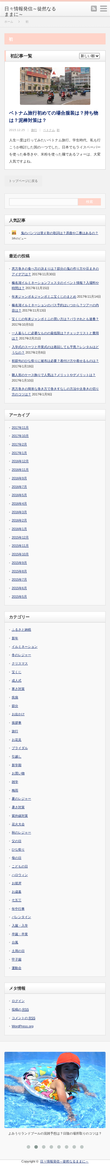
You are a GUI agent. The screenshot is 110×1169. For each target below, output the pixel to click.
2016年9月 (19, 478)
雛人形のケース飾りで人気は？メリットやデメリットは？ (54, 375)
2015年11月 (20, 545)
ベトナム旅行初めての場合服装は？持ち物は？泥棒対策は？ (53, 116)
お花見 (16, 739)
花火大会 (18, 824)
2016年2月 (19, 520)
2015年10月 (20, 554)
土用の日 (18, 951)
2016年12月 (20, 461)
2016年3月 (19, 512)
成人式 (16, 680)
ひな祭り (18, 849)
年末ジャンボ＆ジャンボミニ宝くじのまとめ (44, 296)
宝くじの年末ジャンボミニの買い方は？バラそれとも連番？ (55, 319)
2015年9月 (19, 562)
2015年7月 (19, 579)
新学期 (16, 765)
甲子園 (16, 959)
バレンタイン (21, 917)
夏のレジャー (21, 798)
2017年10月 (20, 436)
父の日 (16, 841)
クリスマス (20, 663)
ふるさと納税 (21, 629)
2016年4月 (19, 503)
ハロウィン (20, 875)
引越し (16, 756)
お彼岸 (16, 883)
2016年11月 (20, 469)
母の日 (16, 858)
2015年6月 (19, 588)
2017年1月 (19, 453)
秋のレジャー (21, 832)
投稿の (20, 1009)
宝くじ (16, 672)
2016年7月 (19, 487)
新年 (15, 638)
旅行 (34, 130)
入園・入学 (20, 925)
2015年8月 (19, 571)
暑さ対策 (18, 807)
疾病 (15, 697)
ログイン (18, 1001)
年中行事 (18, 908)
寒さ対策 (18, 689)
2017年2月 (19, 444)
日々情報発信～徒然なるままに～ (30, 11)
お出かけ (18, 714)
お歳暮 (16, 891)
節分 (15, 706)
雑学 (15, 782)
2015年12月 (20, 537)
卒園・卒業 (20, 934)
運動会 (16, 968)
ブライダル (20, 748)
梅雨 (15, 790)
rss (94, 8)
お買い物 (18, 773)
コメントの (23, 1018)
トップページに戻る (23, 181)
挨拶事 (16, 722)
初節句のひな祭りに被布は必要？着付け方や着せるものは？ (55, 360)
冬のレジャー (21, 655)
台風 (15, 942)
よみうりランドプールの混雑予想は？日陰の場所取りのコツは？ (55, 1133)
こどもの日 (20, 866)
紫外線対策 (20, 815)
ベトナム (49, 130)
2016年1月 (19, 529)
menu (103, 8)
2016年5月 (19, 495)
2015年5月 (19, 596)
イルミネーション (25, 646)
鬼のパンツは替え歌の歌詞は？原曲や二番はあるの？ (59, 233)
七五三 (16, 900)
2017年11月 (20, 427)
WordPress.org (22, 1026)
